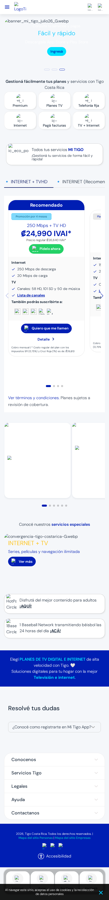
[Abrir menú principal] (7, 7)
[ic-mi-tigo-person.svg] (101, 7)
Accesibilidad (58, 856)
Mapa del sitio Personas (36, 838)
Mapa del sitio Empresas (72, 838)
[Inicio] (20, 7)
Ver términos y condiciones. (34, 397)
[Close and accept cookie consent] (102, 892)
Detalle (44, 339)
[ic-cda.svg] (91, 7)
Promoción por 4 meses (31, 216)
